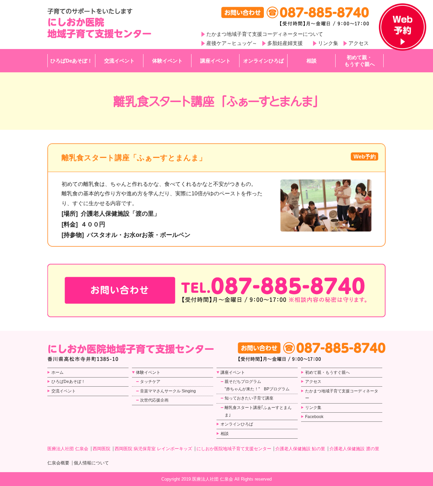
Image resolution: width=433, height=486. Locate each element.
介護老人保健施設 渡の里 (354, 448)
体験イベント (167, 61)
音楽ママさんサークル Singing (168, 391)
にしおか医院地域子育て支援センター (234, 448)
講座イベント (215, 61)
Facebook (314, 416)
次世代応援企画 (154, 400)
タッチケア (150, 381)
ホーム (57, 372)
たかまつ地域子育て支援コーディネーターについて (264, 34)
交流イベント (119, 61)
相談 (311, 61)
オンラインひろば (263, 61)
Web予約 (365, 156)
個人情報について (91, 462)
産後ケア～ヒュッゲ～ (231, 43)
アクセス (358, 43)
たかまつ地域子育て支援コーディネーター (341, 395)
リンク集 (328, 43)
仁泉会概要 (58, 462)
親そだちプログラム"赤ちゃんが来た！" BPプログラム (257, 385)
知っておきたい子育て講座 (249, 398)
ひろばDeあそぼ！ (71, 61)
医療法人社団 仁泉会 (67, 448)
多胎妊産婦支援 (285, 43)
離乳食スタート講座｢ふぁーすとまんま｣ (258, 411)
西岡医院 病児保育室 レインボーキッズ (153, 448)
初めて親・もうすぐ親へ (359, 60)
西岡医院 (101, 448)
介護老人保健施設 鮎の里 (300, 448)
